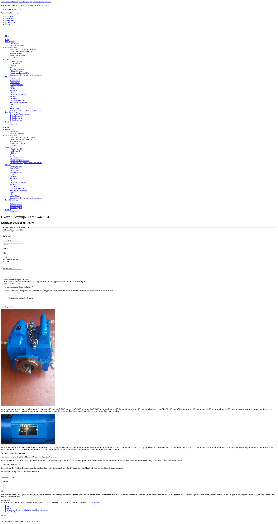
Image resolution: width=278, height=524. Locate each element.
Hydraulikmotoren (16, 118)
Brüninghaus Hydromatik (18, 102)
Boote (12, 67)
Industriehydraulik (16, 61)
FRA (12, 20)
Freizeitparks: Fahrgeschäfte (19, 73)
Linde (12, 87)
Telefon (5, 244)
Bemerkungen (7, 268)
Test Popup (13, 98)
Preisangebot (14, 124)
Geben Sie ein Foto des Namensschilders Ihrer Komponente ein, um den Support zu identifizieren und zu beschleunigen (44, 282)
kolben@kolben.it (94, 502)
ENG (13, 18)
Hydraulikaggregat (16, 120)
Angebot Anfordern (9, 477)
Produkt (6, 257)
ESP (11, 24)
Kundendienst (14, 44)
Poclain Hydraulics (16, 85)
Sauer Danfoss (15, 83)
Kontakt (8, 122)
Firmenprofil (9, 42)
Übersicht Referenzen (17, 46)
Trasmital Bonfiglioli (17, 100)
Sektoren (8, 59)
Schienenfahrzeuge (16, 71)
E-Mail (5, 249)
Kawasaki (13, 89)
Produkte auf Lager (11, 112)
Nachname (7, 236)
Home (7, 40)
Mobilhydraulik (15, 63)
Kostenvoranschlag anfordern (11, 9)
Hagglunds (13, 90)
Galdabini (13, 96)
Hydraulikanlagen (16, 53)
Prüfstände (13, 57)
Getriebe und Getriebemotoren (20, 114)
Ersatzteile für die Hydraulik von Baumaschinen (26, 75)
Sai (11, 106)
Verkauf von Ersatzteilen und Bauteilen (23, 49)
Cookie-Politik (10, 512)
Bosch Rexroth (15, 81)
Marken (8, 77)
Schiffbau (13, 65)
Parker (12, 92)
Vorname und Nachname (12, 232)
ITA (11, 16)
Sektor (5, 253)
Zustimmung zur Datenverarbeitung (20, 287)
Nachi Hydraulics (16, 79)
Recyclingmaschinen (17, 69)
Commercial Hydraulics (18, 94)
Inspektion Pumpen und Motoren (21, 51)
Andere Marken (15, 108)
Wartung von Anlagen (17, 55)
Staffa (12, 104)
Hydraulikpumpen (16, 116)
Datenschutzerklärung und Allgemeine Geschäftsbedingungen (26, 510)
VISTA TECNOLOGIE (31, 521)
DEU (13, 22)
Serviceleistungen (11, 47)
